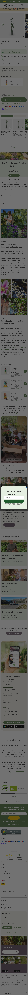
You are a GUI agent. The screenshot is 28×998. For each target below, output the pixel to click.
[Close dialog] (26, 488)
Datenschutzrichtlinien (12, 503)
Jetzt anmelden (14, 501)
